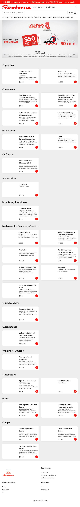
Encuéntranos (50, 7)
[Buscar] (3, 17)
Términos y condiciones (48, 475)
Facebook (5, 489)
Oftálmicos (37, 17)
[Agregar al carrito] (36, 82)
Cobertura (44, 472)
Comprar (41, 7)
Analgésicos (18, 17)
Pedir (42, 487)
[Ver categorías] (76, 17)
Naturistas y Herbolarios (61, 17)
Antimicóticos (47, 17)
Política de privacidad (48, 478)
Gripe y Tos (9, 17)
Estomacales (28, 17)
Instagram (5, 487)
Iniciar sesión (45, 489)
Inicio (34, 7)
